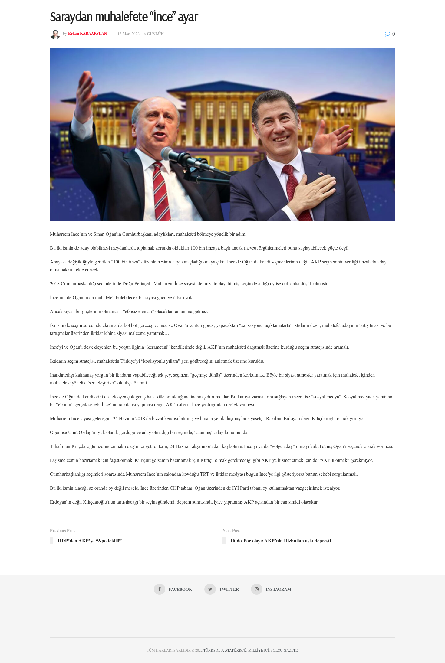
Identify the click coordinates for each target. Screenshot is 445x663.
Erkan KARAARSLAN (87, 33)
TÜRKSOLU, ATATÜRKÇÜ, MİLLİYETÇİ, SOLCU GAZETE (250, 650)
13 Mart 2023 (128, 33)
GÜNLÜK (155, 33)
